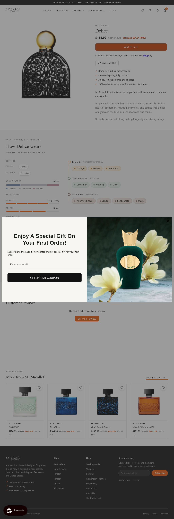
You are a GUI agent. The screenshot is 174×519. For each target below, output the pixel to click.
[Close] (168, 221)
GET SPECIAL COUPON (44, 277)
